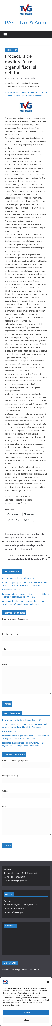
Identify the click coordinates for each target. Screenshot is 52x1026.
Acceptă (26, 1012)
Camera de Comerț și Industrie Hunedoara (20, 969)
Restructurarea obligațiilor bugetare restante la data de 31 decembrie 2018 (27, 557)
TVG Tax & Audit (29, 78)
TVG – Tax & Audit (26, 22)
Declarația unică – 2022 (12, 589)
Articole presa (11, 50)
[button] (48, 982)
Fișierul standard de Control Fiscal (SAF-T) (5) (21, 578)
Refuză (26, 1019)
